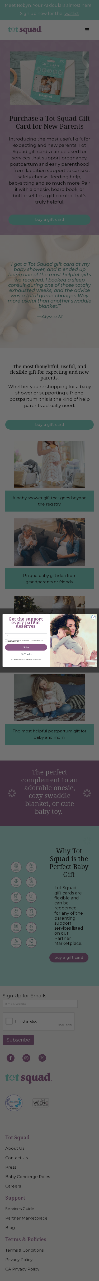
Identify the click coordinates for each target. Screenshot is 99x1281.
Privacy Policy (37, 659)
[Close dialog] (93, 617)
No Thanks (26, 654)
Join (26, 647)
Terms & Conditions (25, 659)
